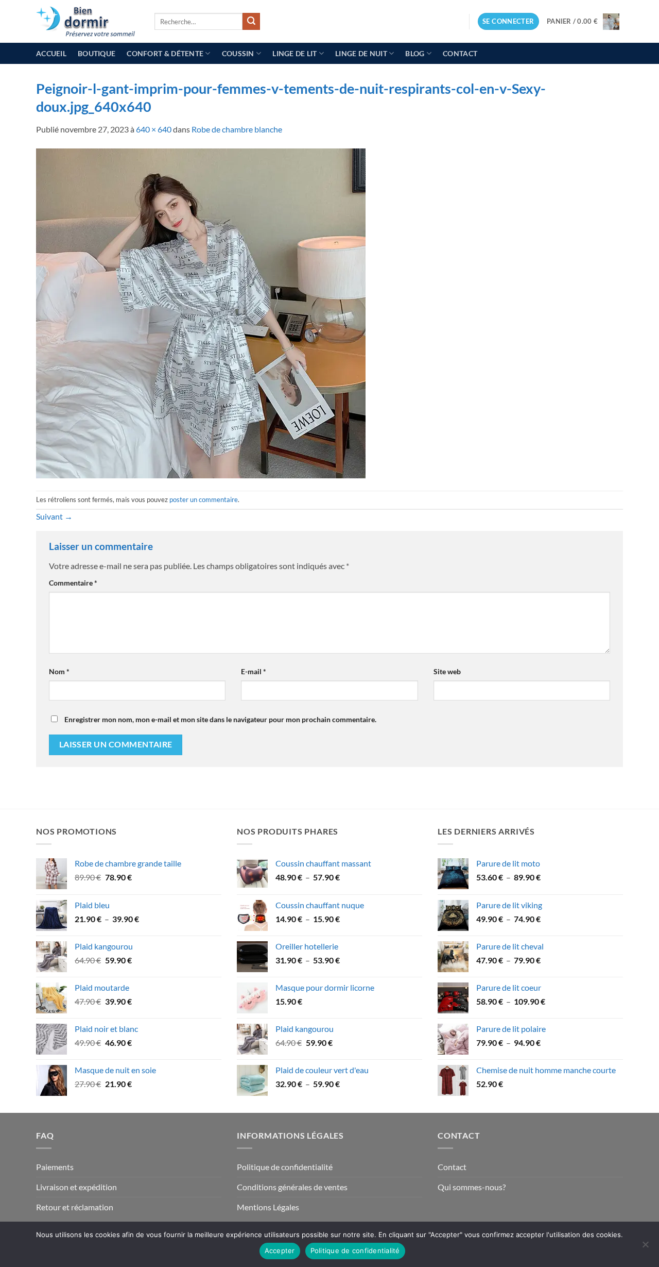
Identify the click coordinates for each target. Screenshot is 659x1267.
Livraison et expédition (76, 1187)
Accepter (280, 1250)
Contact (460, 53)
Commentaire (73, 582)
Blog (414, 53)
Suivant (54, 516)
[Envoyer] (251, 21)
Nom (59, 671)
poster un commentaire (203, 499)
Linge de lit (294, 53)
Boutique (96, 53)
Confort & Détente (165, 53)
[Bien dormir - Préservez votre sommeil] (87, 21)
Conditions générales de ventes (292, 1187)
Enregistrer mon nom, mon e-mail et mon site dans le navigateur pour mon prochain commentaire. (220, 719)
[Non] (645, 1247)
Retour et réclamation (74, 1207)
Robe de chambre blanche (237, 129)
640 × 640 (153, 129)
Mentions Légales (268, 1207)
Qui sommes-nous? (472, 1187)
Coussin (238, 53)
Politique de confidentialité (285, 1167)
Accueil (51, 53)
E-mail (253, 671)
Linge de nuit (361, 53)
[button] (508, 21)
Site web (447, 671)
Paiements (55, 1167)
